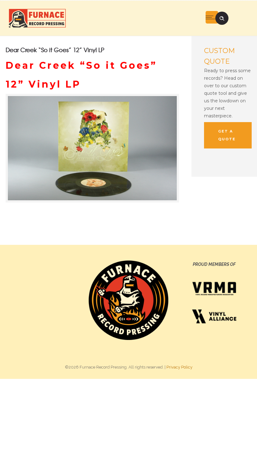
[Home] (37, 17)
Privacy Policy (179, 367)
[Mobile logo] (128, 420)
